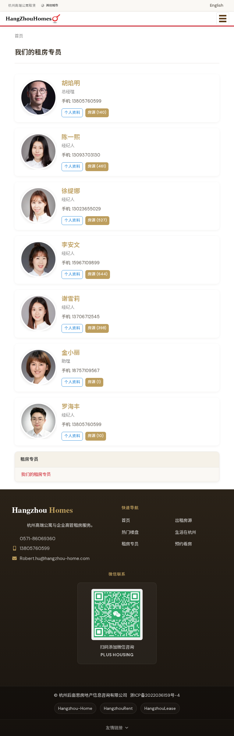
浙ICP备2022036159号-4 (155, 695)
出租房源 (183, 520)
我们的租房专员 (36, 474)
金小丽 (71, 353)
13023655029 (86, 209)
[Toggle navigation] (222, 18)
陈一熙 (71, 137)
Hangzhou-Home (75, 708)
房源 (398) (97, 328)
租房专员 (130, 544)
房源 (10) (96, 435)
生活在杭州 (185, 532)
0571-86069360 (37, 539)
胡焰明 (71, 83)
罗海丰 (71, 406)
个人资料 (72, 112)
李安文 (71, 245)
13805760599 (86, 101)
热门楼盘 (130, 532)
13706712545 (86, 316)
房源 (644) (98, 274)
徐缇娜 (71, 191)
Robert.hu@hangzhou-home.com (55, 558)
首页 (19, 36)
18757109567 (86, 370)
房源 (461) (97, 166)
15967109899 (86, 263)
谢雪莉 (71, 299)
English (216, 5)
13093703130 (86, 155)
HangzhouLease (160, 708)
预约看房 (183, 544)
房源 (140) (97, 112)
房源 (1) (94, 381)
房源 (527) (97, 220)
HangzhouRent (118, 708)
